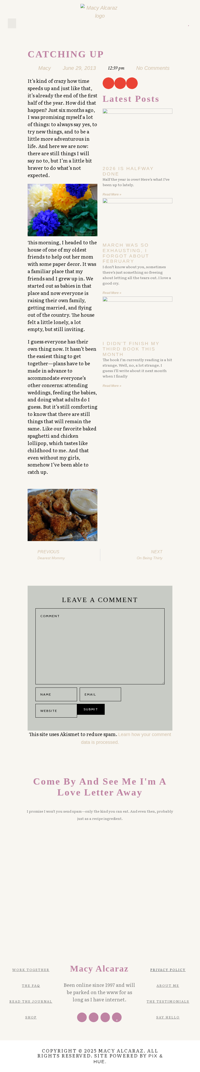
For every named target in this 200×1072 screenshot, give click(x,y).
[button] (12, 23)
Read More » (112, 194)
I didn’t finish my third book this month (131, 349)
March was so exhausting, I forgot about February (126, 253)
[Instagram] (181, 23)
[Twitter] (166, 23)
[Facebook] (82, 1017)
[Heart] (188, 23)
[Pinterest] (173, 23)
